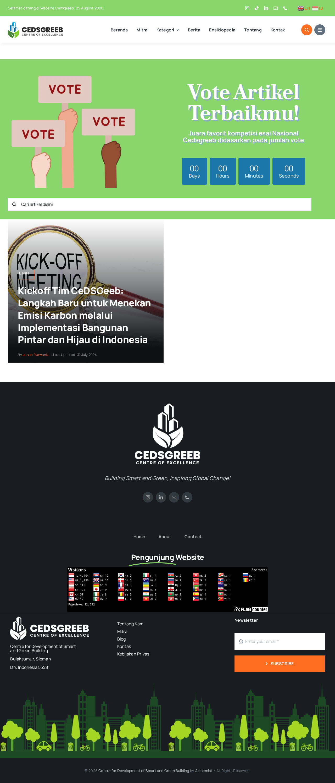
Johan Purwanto (36, 354)
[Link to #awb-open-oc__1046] (306, 29)
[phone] (285, 8)
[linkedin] (266, 8)
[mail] (275, 8)
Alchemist (204, 770)
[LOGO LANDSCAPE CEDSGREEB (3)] (35, 23)
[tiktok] (257, 8)
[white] (167, 405)
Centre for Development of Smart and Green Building (143, 770)
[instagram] (247, 8)
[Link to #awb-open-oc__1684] (319, 29)
